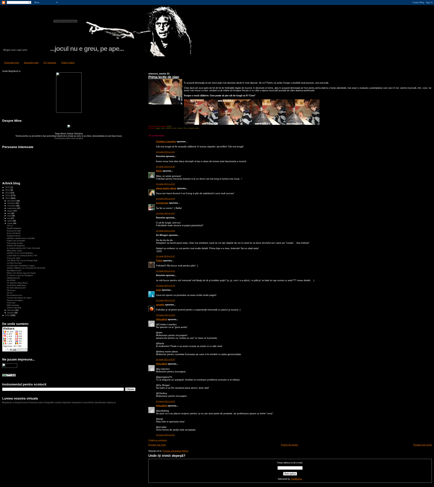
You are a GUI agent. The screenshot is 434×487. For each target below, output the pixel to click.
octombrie (11, 206)
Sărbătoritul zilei (13, 278)
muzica (169, 128)
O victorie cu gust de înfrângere (20, 275)
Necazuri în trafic (14, 231)
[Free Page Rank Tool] (9, 376)
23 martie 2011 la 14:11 (165, 256)
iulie (9, 213)
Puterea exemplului (14, 300)
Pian (185, 128)
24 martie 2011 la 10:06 (165, 315)
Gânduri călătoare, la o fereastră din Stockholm (26, 268)
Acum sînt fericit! (14, 233)
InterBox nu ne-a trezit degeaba (20, 253)
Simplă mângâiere (14, 228)
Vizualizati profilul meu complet (68, 138)
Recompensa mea (14, 295)
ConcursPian (88, 402)
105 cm (10, 226)
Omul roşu (11, 303)
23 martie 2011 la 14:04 (165, 231)
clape (158, 128)
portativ (191, 128)
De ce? (10, 293)
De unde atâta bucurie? (16, 288)
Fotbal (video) (68, 62)
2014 (8, 190)
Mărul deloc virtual (14, 251)
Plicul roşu (11, 290)
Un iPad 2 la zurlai (14, 263)
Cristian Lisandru (166, 141)
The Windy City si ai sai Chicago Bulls (22, 260)
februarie (11, 310)
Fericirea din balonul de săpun (19, 298)
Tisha (159, 260)
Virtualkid (161, 319)
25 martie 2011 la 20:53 (165, 401)
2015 (8, 187)
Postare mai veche (422, 445)
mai (9, 218)
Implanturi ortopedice (72, 402)
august (10, 211)
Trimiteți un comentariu (157, 440)
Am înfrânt (11, 280)
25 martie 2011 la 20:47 (165, 359)
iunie (9, 216)
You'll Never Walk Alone (16, 285)
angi (158, 289)
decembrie (11, 201)
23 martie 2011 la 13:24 (165, 199)
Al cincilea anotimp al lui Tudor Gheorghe (23, 248)
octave (179, 128)
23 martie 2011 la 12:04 (165, 184)
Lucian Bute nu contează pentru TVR (22, 256)
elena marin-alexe (166, 188)
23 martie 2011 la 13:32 (165, 213)
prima (197, 128)
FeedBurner (296, 479)
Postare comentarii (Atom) (175, 451)
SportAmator (100, 402)
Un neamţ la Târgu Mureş (17, 283)
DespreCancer (21, 402)
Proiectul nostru (36, 402)
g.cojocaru (162, 202)
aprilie (10, 221)
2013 (8, 193)
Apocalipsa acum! (14, 270)
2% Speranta (49, 62)
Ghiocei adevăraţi (14, 308)
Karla (159, 170)
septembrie (12, 208)
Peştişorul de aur (14, 236)
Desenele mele (31, 62)
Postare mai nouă (157, 445)
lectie (163, 128)
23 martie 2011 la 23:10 (165, 300)
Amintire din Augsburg (16, 246)
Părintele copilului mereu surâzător (21, 238)
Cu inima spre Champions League (21, 266)
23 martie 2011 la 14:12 (165, 271)
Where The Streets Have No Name (21, 273)
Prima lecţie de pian (163, 77)
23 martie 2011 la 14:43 (165, 286)
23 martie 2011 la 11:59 (165, 166)
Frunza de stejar (13, 258)
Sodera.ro (111, 402)
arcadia (160, 304)
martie (10, 223)
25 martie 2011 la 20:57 (165, 435)
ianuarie (10, 313)
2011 (8, 198)
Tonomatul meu (11, 62)
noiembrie (11, 203)
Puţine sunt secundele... (16, 241)
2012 (8, 195)
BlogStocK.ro (8, 402)
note (174, 128)
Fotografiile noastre (53, 402)
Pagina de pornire (289, 445)
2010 (8, 315)
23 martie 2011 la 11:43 (165, 152)
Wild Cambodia (13, 305)
